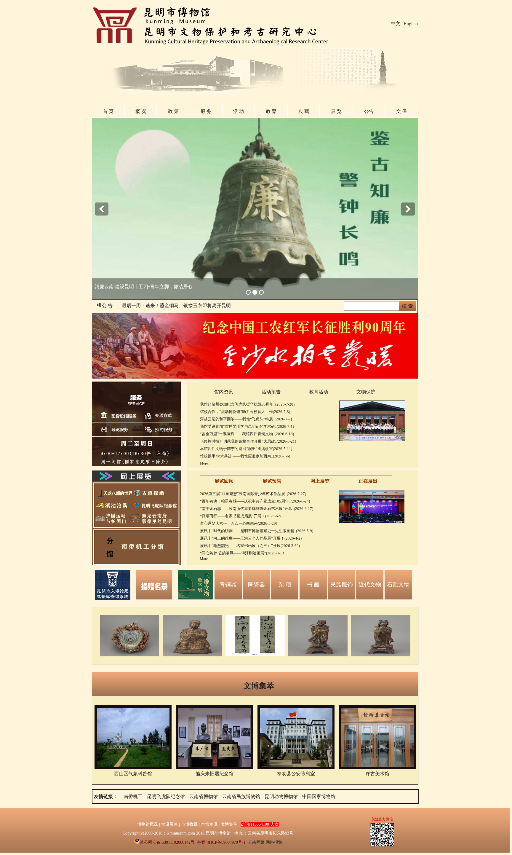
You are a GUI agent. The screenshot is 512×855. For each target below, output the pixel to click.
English (411, 23)
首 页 (108, 111)
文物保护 (365, 391)
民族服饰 (341, 584)
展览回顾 (224, 481)
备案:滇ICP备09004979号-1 (221, 842)
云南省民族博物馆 (241, 796)
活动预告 (271, 391)
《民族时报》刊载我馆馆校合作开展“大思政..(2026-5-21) (248, 441)
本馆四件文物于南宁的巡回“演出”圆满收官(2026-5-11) (246, 448)
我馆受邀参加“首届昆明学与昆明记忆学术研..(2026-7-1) (247, 426)
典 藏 (303, 111)
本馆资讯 (209, 824)
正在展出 (368, 481)
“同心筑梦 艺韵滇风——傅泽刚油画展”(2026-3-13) (242, 553)
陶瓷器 (256, 584)
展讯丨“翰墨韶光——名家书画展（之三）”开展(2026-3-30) (250, 545)
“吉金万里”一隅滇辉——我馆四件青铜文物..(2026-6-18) (247, 434)
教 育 (271, 111)
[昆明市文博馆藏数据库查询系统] (112, 598)
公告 (369, 111)
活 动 (238, 111)
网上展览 (320, 481)
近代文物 (370, 584)
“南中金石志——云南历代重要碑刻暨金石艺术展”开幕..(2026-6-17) (256, 508)
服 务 (206, 111)
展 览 (336, 111)
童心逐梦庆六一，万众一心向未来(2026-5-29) (238, 523)
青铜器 (228, 584)
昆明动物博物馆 (281, 796)
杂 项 (285, 584)
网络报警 (274, 842)
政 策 (173, 111)
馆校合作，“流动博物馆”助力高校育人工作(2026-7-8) (245, 411)
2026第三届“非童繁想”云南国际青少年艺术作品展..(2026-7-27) (253, 494)
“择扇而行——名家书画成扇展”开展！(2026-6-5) (241, 516)
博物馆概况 (147, 824)
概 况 (140, 111)
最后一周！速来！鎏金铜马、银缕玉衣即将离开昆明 (176, 305)
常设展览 (169, 824)
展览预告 (272, 481)
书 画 (313, 584)
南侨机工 (133, 796)
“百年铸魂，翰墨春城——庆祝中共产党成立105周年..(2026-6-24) (255, 501)
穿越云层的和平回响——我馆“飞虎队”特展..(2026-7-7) (246, 419)
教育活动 (318, 391)
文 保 (401, 111)
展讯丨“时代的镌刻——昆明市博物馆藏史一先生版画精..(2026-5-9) (256, 531)
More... (205, 463)
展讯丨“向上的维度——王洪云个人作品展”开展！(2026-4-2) (251, 538)
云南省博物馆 (203, 796)
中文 (395, 23)
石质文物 (398, 584)
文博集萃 (259, 685)
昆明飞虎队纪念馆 (166, 796)
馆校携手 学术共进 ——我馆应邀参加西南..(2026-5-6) (245, 456)
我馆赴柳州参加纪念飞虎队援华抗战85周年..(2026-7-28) (247, 404)
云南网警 (256, 842)
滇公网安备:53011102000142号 (167, 842)
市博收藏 (189, 824)
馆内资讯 (223, 391)
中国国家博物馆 (318, 796)
